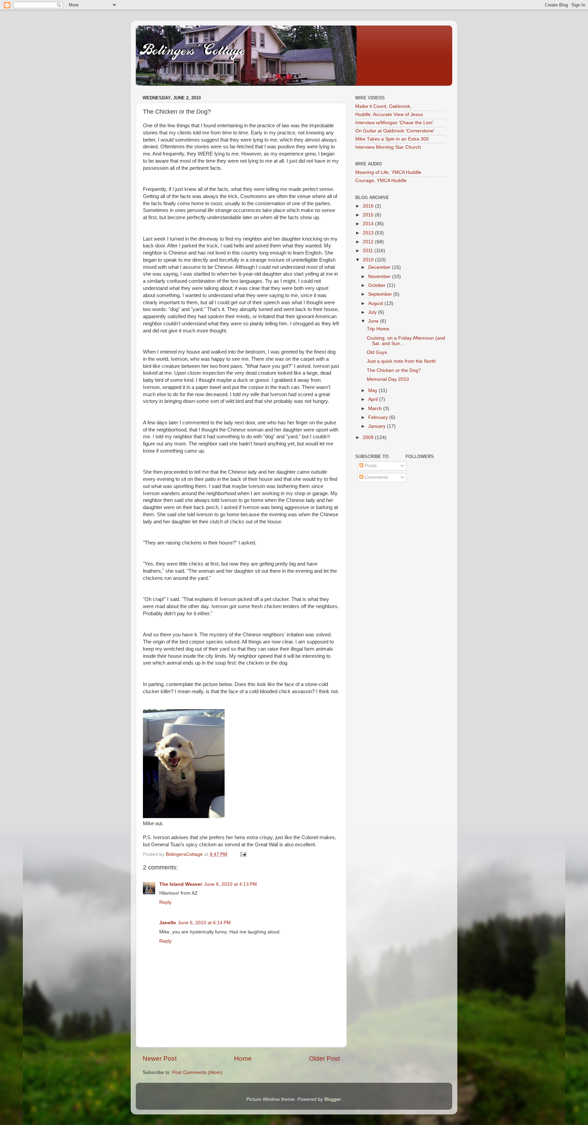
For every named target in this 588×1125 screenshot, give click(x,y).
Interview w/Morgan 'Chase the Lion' (394, 122)
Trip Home (378, 328)
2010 (369, 259)
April (373, 399)
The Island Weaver (180, 884)
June (374, 321)
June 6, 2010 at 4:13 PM (230, 884)
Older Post (324, 1058)
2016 (369, 206)
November (380, 276)
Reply (165, 902)
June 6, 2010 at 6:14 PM (204, 922)
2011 (368, 250)
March (375, 408)
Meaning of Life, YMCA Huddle (388, 172)
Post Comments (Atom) (197, 1072)
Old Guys (377, 352)
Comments (375, 477)
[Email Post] (243, 854)
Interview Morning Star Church (388, 147)
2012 (369, 241)
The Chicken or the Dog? (394, 370)
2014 (369, 223)
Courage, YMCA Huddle (381, 180)
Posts (370, 465)
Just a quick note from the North (401, 361)
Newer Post (160, 1058)
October (377, 285)
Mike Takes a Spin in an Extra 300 (392, 139)
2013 (369, 232)
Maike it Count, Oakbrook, (383, 106)
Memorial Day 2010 (388, 379)
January (377, 426)
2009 (369, 437)
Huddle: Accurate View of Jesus (389, 114)
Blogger (332, 1099)
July (373, 312)
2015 (369, 214)
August (376, 303)
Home (243, 1058)
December (380, 267)
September (380, 294)
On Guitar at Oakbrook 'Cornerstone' (395, 130)
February (378, 417)
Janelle (167, 922)
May (373, 390)
